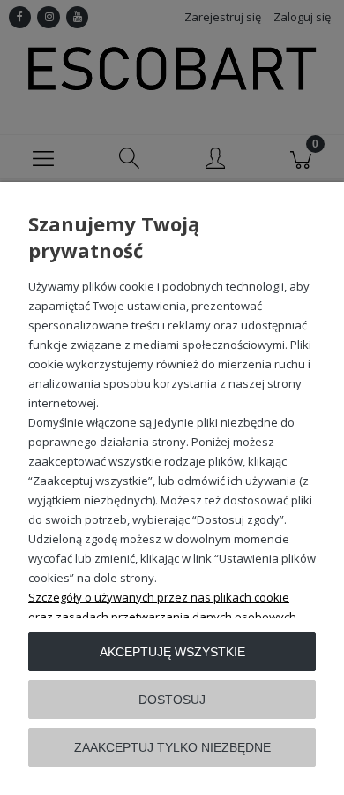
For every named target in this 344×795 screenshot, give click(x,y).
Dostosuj (172, 700)
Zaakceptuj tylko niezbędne (172, 747)
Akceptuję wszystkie (172, 652)
